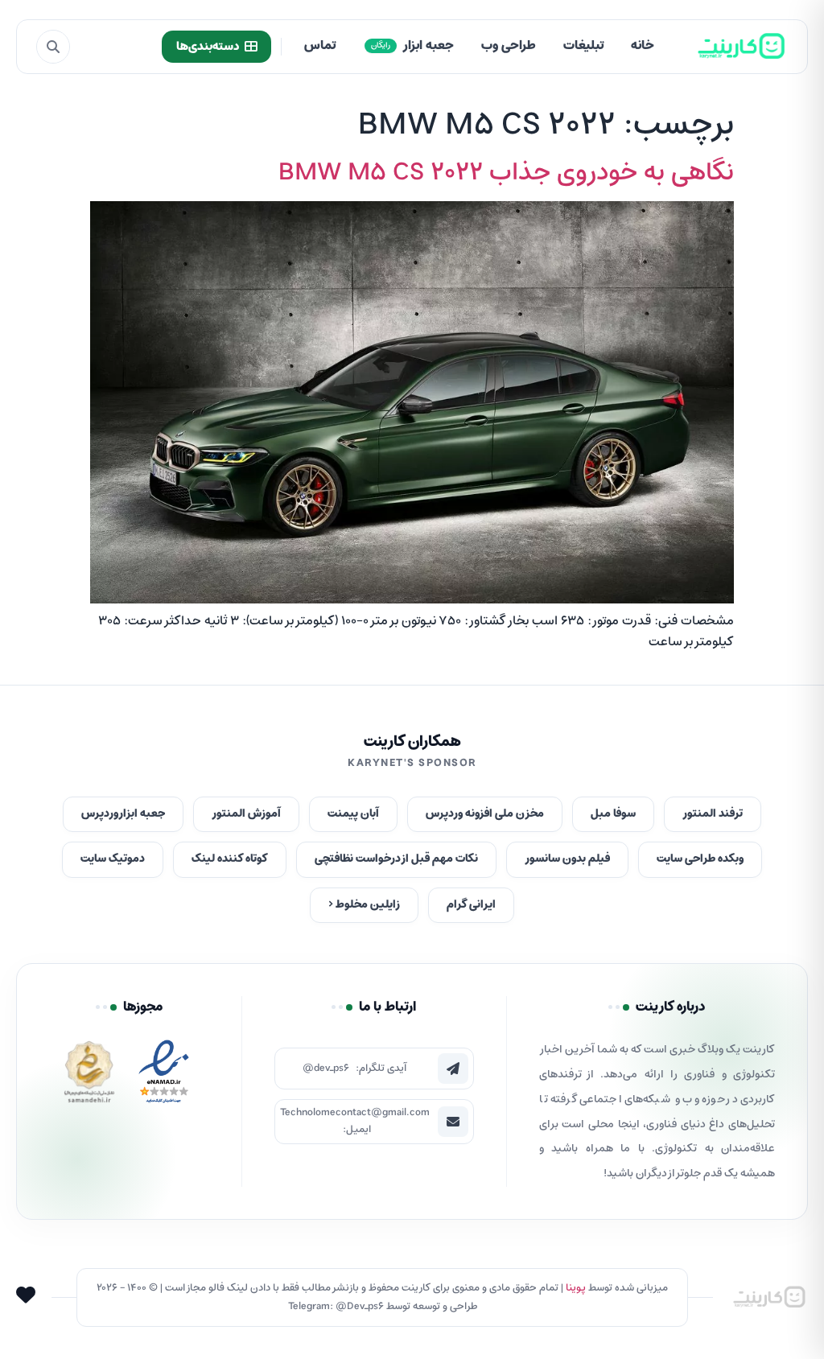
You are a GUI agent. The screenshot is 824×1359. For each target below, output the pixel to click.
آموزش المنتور (246, 814)
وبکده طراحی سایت (700, 859)
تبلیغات (583, 46)
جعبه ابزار (412, 46)
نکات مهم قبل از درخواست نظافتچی (396, 859)
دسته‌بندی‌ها (207, 46)
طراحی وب (508, 46)
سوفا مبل (613, 814)
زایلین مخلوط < (364, 905)
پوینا (576, 1288)
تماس (320, 46)
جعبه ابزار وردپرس (123, 814)
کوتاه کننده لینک (230, 859)
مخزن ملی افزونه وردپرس (485, 814)
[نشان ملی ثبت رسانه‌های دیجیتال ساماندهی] (89, 1076)
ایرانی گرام (471, 905)
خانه (642, 46)
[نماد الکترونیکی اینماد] (163, 1076)
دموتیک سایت (112, 859)
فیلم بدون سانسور (567, 859)
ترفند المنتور (712, 814)
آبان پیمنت (353, 814)
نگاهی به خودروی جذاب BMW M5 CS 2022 (506, 173)
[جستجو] (53, 47)
